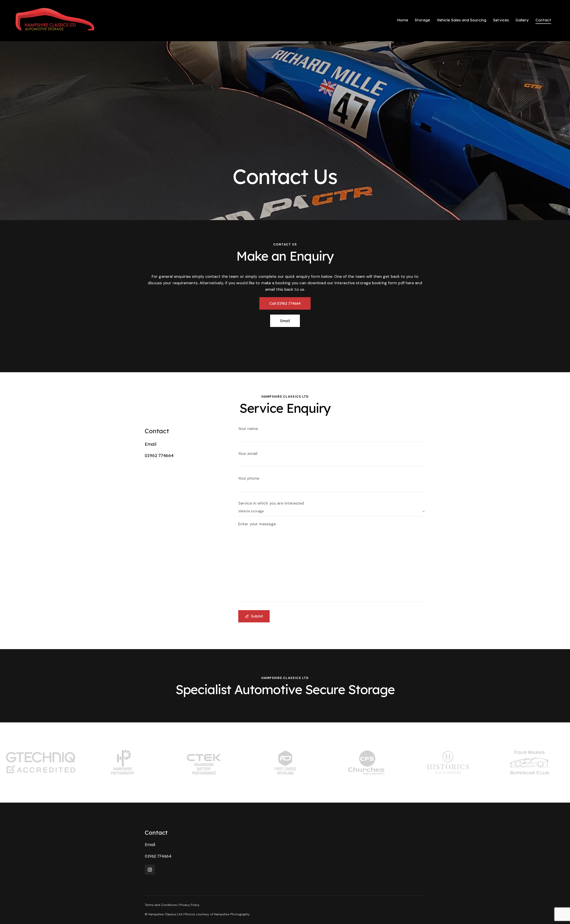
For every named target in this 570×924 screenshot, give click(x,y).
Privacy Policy (189, 905)
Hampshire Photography (232, 914)
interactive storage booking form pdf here (374, 283)
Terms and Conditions (161, 905)
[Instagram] (150, 870)
